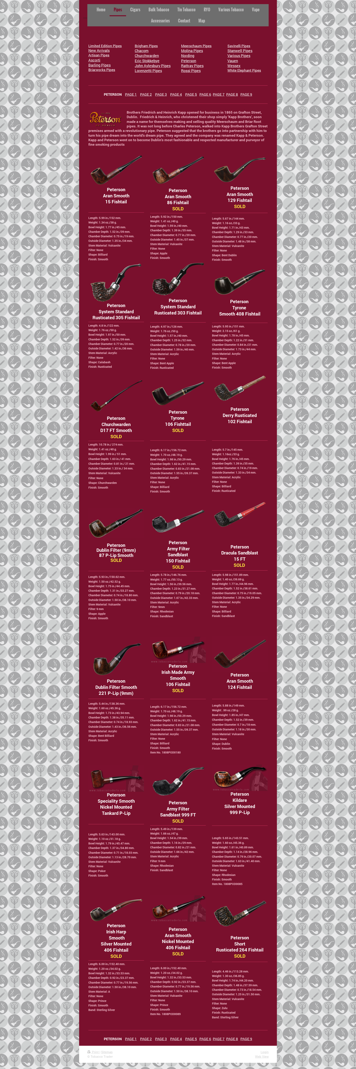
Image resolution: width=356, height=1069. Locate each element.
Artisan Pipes (98, 55)
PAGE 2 (146, 94)
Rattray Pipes (192, 65)
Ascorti (94, 60)
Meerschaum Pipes (196, 46)
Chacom (142, 50)
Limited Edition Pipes (105, 46)
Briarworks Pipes (101, 70)
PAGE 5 (191, 94)
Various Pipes (238, 55)
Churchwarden (147, 55)
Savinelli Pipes (238, 46)
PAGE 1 (131, 94)
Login (265, 1052)
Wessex (233, 65)
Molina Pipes (192, 50)
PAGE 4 (176, 94)
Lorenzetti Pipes (148, 70)
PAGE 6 (205, 94)
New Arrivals (99, 50)
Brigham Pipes (146, 46)
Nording (187, 55)
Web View (262, 1056)
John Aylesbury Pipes (153, 65)
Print (95, 1052)
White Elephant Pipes (244, 70)
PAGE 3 (161, 94)
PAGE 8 (232, 94)
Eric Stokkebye (147, 60)
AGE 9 (247, 94)
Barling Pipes (99, 65)
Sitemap (107, 1052)
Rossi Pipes (191, 70)
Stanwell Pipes (239, 50)
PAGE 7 (219, 94)
